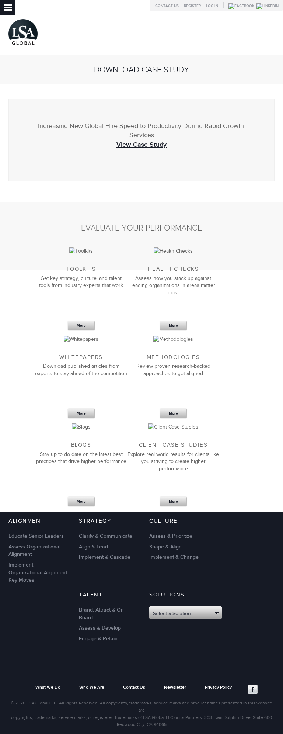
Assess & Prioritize (170, 536)
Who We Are (91, 687)
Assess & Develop (100, 628)
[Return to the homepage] (23, 47)
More (81, 325)
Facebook (253, 689)
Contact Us (167, 6)
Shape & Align (165, 547)
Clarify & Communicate (105, 536)
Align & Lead (93, 547)
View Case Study (141, 145)
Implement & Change (174, 557)
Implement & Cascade (104, 557)
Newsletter (175, 687)
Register (192, 6)
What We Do (47, 687)
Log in (212, 6)
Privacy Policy (218, 687)
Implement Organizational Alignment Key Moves (37, 572)
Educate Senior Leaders (36, 536)
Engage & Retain (98, 639)
